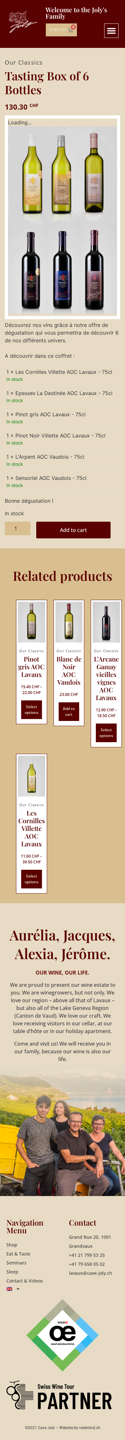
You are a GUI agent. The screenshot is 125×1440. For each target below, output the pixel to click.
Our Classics (24, 62)
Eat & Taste (18, 1254)
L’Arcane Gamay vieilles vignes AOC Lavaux (106, 678)
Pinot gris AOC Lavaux (31, 666)
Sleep (12, 1272)
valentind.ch (89, 1428)
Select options (31, 709)
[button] (111, 30)
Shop (11, 1245)
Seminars (16, 1263)
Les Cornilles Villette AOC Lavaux (31, 828)
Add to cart (73, 530)
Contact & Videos (24, 1281)
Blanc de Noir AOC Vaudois (68, 670)
